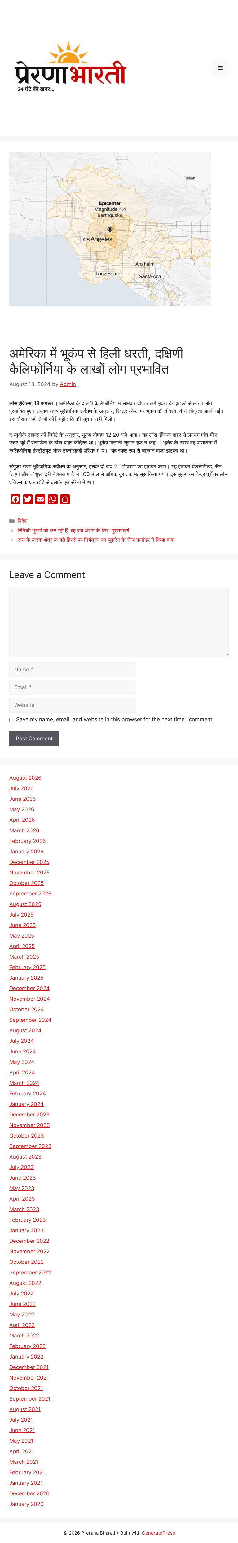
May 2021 (21, 1441)
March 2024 (24, 1083)
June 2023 (22, 1178)
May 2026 (21, 809)
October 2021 (26, 1388)
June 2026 (22, 799)
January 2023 (26, 1230)
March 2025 (24, 957)
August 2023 (25, 1157)
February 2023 (27, 1220)
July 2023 (21, 1167)
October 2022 (26, 1262)
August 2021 (25, 1409)
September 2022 (30, 1272)
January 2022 (26, 1357)
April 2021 (21, 1451)
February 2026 (27, 841)
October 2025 (26, 883)
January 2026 (26, 851)
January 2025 (26, 978)
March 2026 (24, 830)
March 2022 (24, 1336)
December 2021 (29, 1367)
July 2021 (21, 1420)
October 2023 (26, 1136)
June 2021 (22, 1430)
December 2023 (29, 1115)
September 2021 (30, 1399)
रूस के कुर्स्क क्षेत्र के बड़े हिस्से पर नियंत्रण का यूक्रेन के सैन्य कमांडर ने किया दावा (96, 540)
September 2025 (30, 894)
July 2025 (21, 915)
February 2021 (27, 1472)
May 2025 (21, 936)
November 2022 (29, 1251)
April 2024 (22, 1072)
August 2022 (25, 1283)
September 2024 (30, 1020)
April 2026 (22, 820)
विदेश (23, 521)
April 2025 (22, 946)
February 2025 (27, 967)
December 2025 (29, 862)
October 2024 (26, 1009)
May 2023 (21, 1188)
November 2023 (29, 1125)
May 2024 (21, 1062)
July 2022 (21, 1293)
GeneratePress (158, 1533)
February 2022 (27, 1346)
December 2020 (29, 1493)
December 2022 (29, 1241)
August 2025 (25, 904)
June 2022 (22, 1304)
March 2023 (24, 1209)
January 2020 (26, 1504)
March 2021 (23, 1462)
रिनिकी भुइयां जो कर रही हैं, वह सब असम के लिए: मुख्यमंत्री (73, 530)
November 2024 (29, 999)
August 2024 (25, 1030)
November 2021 (29, 1378)
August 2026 (25, 778)
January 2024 (26, 1104)
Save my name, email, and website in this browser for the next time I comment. (115, 719)
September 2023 (30, 1146)
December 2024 (29, 988)
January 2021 (26, 1483)
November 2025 (29, 872)
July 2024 (21, 1041)
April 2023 (22, 1199)
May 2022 (21, 1314)
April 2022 (22, 1325)
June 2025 (22, 925)
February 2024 (27, 1093)
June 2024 (22, 1051)
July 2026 (21, 788)
